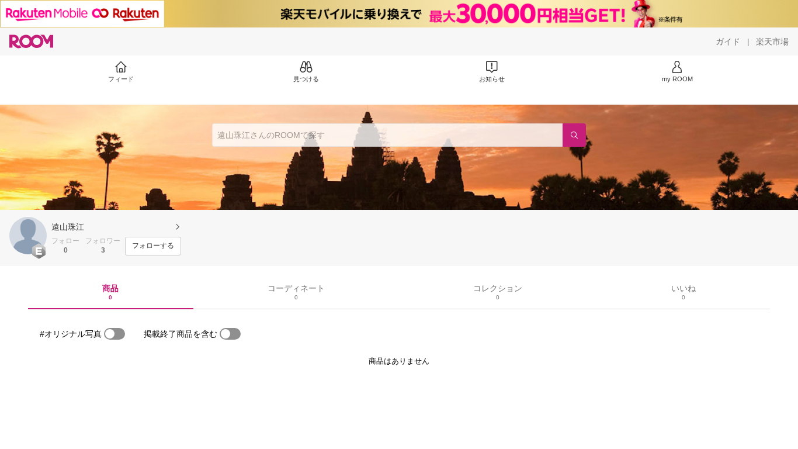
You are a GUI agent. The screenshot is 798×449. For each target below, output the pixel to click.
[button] (28, 235)
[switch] (114, 334)
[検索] (574, 135)
